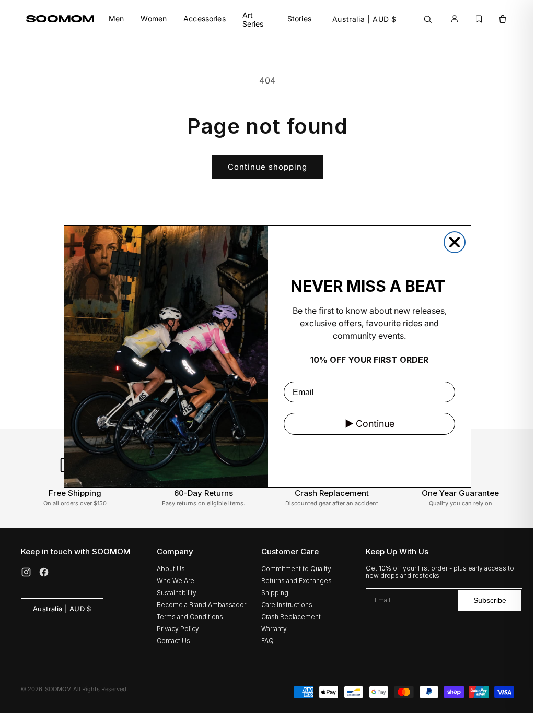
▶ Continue (369, 423)
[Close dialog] (454, 242)
